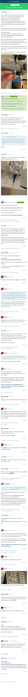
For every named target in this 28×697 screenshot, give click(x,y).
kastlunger (5, 412)
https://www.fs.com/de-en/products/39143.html (12, 101)
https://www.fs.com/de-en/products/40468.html (12, 108)
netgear (4, 334)
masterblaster (6, 518)
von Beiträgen (13, 1)
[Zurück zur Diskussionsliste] (1, 1)
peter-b (4, 644)
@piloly (3, 320)
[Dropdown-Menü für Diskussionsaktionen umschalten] (26, 1)
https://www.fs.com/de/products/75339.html (11, 259)
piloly (5, 136)
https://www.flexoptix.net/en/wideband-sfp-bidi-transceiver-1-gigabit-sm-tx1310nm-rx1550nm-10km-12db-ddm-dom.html (13, 386)
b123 (4, 229)
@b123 (17, 279)
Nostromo (5, 157)
